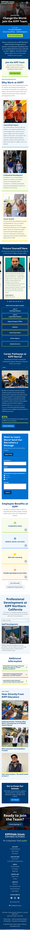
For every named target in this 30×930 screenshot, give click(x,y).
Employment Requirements (15, 587)
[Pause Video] (29, 24)
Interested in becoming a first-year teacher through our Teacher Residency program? (13, 667)
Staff (6, 479)
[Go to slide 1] (9, 301)
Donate (15, 878)
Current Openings (14, 824)
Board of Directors (15, 888)
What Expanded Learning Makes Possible (13, 749)
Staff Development (21, 32)
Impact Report (15, 891)
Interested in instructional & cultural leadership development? (13, 681)
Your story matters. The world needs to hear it (15, 775)
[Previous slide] (7, 301)
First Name (7, 460)
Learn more (6, 236)
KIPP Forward (15, 851)
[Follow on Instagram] (15, 898)
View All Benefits (15, 583)
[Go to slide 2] (11, 301)
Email (6, 467)
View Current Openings (15, 35)
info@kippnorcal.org (16, 905)
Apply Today (8, 454)
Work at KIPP (15, 859)
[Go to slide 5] (16, 301)
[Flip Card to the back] (25, 530)
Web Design (13, 926)
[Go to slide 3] (13, 301)
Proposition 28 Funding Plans (19, 921)
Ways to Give (15, 876)
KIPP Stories (15, 853)
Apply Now (15, 871)
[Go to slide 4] (15, 301)
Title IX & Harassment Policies (19, 919)
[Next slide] (22, 301)
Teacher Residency (8, 426)
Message (6, 482)
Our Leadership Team (15, 886)
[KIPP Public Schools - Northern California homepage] (7, 2)
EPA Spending (7, 921)
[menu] (27, 2)
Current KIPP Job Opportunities (15, 861)
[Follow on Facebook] (11, 898)
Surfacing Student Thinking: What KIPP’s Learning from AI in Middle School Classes (14, 723)
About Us (15, 884)
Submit (8, 492)
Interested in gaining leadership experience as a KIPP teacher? (12, 674)
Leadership (7, 477)
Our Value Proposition (15, 29)
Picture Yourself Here (9, 32)
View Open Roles (15, 73)
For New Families (15, 866)
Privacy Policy (6, 919)
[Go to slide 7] (20, 301)
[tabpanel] (15, 399)
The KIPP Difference (15, 849)
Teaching (7, 475)
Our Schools (15, 800)
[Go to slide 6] (18, 301)
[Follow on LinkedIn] (18, 898)
